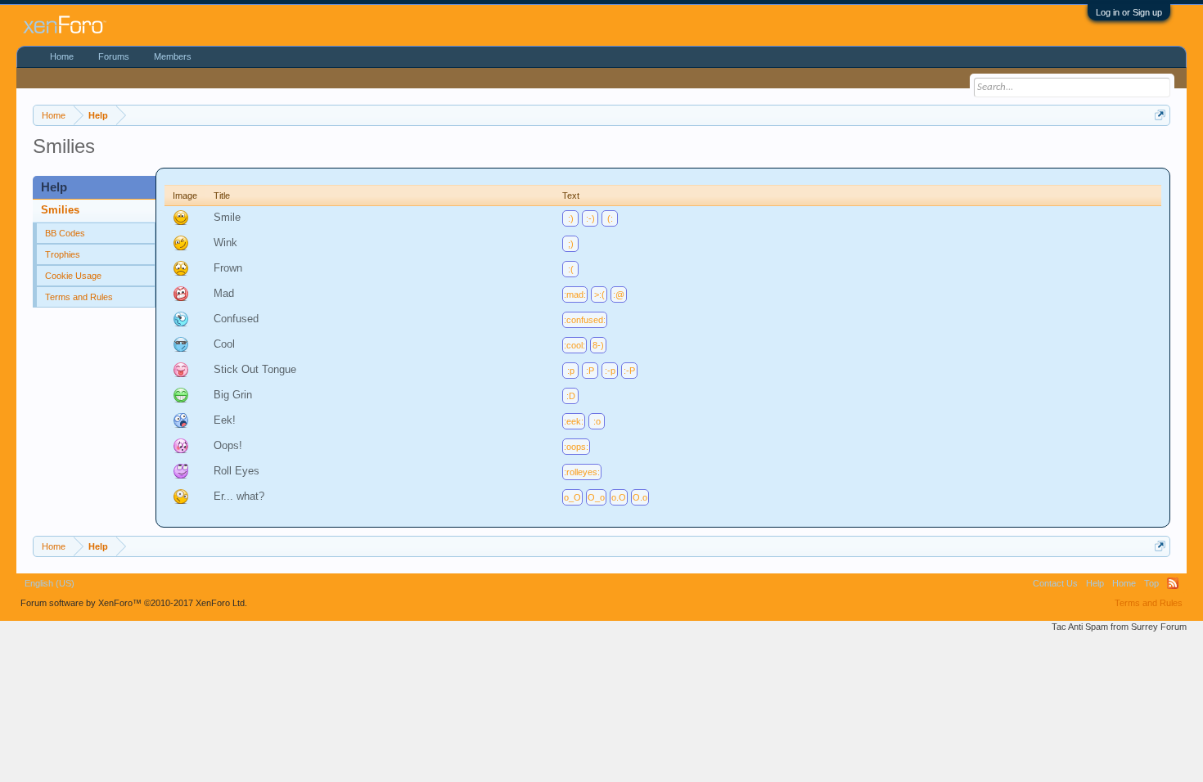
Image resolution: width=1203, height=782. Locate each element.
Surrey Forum (1159, 626)
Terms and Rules (79, 297)
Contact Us (1055, 583)
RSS (1172, 583)
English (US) (49, 583)
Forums (113, 56)
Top (1151, 583)
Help (1095, 583)
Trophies (62, 254)
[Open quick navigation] (1160, 115)
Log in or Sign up (1129, 12)
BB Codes (65, 233)
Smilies (60, 210)
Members (172, 56)
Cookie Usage (73, 276)
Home (62, 56)
